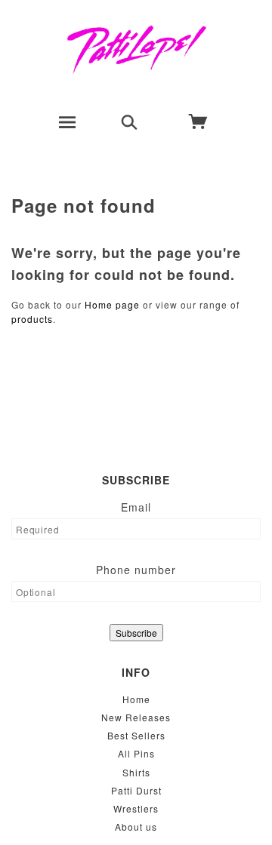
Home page (112, 304)
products (32, 318)
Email (136, 507)
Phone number (136, 569)
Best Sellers (136, 735)
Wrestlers (136, 808)
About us (136, 826)
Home (136, 699)
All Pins (136, 753)
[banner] (136, 49)
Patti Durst (136, 790)
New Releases (136, 717)
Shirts (136, 772)
